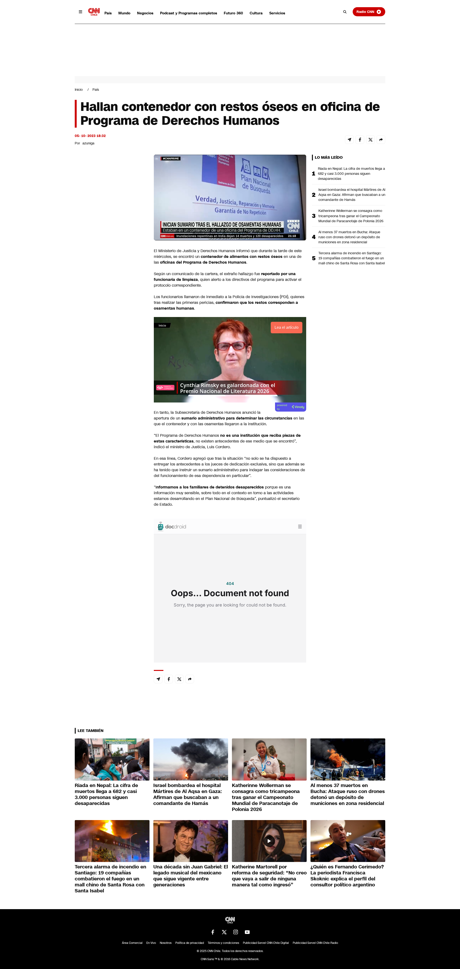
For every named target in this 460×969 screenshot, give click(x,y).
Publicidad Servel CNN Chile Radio (315, 943)
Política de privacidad (189, 943)
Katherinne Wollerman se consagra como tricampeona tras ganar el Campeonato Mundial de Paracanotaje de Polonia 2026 (350, 215)
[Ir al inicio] (94, 12)
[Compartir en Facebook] (360, 139)
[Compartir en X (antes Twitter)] (370, 139)
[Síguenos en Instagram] (236, 932)
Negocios (145, 13)
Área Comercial (132, 943)
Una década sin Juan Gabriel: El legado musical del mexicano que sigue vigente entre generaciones (190, 875)
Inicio (79, 89)
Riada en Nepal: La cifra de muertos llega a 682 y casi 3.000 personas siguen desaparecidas (351, 173)
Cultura (256, 13)
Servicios (277, 13)
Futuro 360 (233, 13)
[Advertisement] (111, 429)
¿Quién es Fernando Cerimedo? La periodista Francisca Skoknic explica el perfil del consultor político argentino (347, 875)
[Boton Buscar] (345, 11)
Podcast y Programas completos (188, 13)
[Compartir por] (381, 139)
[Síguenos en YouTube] (247, 932)
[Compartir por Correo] (349, 139)
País (108, 13)
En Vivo (151, 943)
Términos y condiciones (223, 943)
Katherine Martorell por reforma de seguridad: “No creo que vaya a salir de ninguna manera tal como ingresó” (269, 875)
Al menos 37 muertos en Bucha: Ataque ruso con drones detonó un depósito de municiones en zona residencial (349, 237)
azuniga (88, 143)
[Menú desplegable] (80, 11)
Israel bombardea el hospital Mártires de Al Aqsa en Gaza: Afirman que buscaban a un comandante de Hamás (351, 194)
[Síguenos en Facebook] (213, 932)
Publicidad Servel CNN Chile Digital (266, 943)
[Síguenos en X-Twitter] (224, 932)
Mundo (124, 13)
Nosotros (166, 943)
